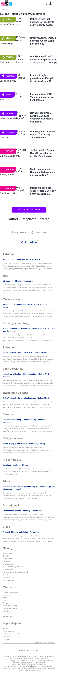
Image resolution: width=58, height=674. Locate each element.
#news (25, 465)
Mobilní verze (40, 232)
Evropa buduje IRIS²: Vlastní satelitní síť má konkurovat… (42, 97)
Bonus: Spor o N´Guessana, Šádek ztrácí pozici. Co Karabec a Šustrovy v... (29, 538)
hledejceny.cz (7, 553)
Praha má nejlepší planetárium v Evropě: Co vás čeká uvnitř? (42, 78)
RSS (37, 650)
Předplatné (28, 219)
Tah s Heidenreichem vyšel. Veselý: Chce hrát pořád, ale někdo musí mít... (28, 287)
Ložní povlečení (8, 614)
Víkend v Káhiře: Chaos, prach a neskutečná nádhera (21, 453)
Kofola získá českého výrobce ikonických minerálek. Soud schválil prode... (28, 407)
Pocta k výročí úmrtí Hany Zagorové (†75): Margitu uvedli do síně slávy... (28, 316)
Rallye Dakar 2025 (25, 353)
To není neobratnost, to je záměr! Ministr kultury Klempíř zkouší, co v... (27, 266)
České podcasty (8, 631)
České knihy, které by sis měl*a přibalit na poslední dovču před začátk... (27, 471)
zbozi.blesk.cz (8, 564)
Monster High (7, 595)
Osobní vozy (7, 558)
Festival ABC (37, 511)
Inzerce (44, 219)
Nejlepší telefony (30, 374)
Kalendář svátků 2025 (25, 260)
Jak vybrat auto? (8, 580)
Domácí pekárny (30, 420)
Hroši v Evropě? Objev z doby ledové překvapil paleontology (43, 41)
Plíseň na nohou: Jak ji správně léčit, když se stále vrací (22, 498)
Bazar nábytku (8, 616)
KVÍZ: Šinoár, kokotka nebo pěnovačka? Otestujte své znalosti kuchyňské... (29, 431)
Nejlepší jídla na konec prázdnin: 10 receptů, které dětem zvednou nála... (28, 428)
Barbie (5, 597)
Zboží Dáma (7, 561)
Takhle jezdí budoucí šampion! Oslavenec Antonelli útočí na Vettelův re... (27, 285)
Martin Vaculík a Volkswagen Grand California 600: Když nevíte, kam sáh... (28, 359)
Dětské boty (7, 611)
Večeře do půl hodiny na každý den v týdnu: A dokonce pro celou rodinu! (27, 426)
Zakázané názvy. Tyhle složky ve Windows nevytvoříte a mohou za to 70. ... (29, 383)
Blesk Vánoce (8, 260)
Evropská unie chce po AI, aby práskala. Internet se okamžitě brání (26, 404)
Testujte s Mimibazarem (11, 592)
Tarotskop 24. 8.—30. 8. (11, 474)
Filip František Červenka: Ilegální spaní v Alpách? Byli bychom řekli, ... (27, 450)
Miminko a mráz (38, 329)
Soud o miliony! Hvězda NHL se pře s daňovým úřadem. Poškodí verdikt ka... (27, 291)
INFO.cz (38, 260)
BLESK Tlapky (9, 444)
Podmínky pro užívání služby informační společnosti (28, 664)
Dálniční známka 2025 (43, 353)
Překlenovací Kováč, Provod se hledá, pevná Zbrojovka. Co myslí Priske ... (28, 541)
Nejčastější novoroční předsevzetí (17, 329)
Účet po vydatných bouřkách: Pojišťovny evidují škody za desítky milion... (28, 269)
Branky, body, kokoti (20, 532)
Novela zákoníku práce (26, 398)
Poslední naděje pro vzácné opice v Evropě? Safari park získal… (43, 191)
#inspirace (7, 465)
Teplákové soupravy (10, 608)
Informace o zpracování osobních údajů (17, 666)
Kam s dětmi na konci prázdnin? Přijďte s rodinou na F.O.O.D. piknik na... (28, 340)
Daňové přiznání (9, 398)
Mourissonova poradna (12, 511)
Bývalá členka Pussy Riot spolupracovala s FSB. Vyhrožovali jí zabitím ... (28, 263)
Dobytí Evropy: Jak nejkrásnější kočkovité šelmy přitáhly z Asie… (42, 22)
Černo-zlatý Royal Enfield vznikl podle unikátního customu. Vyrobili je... (27, 362)
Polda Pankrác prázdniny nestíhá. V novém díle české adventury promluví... (29, 520)
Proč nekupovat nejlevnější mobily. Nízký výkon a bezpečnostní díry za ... (28, 380)
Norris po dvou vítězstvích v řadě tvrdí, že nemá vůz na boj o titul (25, 356)
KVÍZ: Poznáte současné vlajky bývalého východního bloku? (23, 447)
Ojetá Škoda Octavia (10, 577)
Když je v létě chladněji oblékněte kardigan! (17, 337)
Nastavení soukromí (46, 666)
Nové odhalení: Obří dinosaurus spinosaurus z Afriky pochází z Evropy (43, 59)
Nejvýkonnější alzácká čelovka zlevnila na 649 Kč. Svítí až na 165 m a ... (28, 386)
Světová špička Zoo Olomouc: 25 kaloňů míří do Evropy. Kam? (43, 172)
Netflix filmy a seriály (36, 444)
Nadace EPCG (43, 398)
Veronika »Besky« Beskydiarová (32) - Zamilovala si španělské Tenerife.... (28, 335)
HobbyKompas (8, 569)
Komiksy (27, 511)
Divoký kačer (21, 444)
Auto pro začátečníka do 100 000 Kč (15, 572)
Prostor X (7, 532)
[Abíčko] (6, 5)
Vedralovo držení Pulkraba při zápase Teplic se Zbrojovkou (23, 536)
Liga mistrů (28, 281)
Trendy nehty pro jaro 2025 (26, 305)
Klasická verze (19, 232)
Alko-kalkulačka (9, 353)
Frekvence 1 (7, 636)
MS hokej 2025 (9, 281)
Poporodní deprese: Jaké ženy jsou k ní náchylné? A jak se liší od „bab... (27, 495)
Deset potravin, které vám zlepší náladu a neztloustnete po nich (24, 493)
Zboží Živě (6, 556)
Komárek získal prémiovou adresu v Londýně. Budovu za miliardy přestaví (28, 402)
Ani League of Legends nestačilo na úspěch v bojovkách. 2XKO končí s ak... (29, 517)
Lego (4, 600)
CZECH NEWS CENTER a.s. (31, 656)
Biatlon (19, 281)
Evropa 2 (6, 639)
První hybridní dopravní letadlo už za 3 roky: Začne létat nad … (42, 134)
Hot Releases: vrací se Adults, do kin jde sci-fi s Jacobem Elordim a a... (27, 469)
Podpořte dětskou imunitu (13, 487)
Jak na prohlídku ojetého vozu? (13, 567)
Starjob (5, 628)
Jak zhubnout (8, 305)
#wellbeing (17, 465)
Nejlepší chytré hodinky (12, 374)
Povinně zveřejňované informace (29, 670)
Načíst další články (29, 210)
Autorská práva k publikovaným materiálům (29, 662)
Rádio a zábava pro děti (11, 634)
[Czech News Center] (34, 241)
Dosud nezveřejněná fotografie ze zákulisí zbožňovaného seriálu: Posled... (28, 311)
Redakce (30, 650)
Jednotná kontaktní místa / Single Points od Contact (36, 668)
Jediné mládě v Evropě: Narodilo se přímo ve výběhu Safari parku (42, 153)
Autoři (13, 219)
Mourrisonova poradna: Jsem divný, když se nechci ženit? (23, 514)
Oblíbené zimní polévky (12, 420)
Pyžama (5, 603)
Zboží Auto (6, 575)
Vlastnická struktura (10, 668)
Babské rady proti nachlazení (37, 487)
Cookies (35, 666)
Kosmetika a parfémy (10, 606)
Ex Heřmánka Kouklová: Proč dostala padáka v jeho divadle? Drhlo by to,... (28, 313)
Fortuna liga (34, 532)
